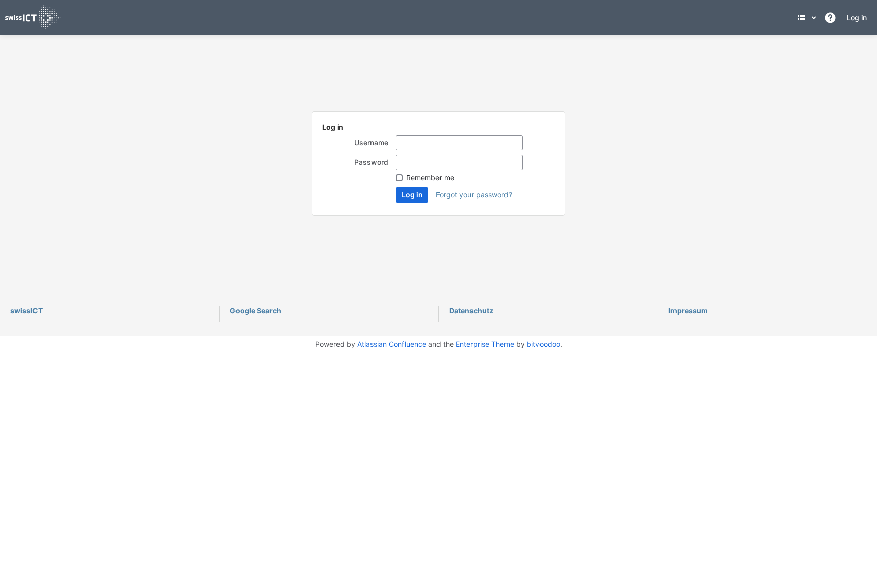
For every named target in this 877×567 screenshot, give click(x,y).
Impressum (688, 310)
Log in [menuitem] (857, 17)
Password (371, 162)
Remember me (430, 177)
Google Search (255, 310)
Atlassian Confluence (391, 344)
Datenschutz (471, 310)
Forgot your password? (474, 194)
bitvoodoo (543, 344)
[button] (830, 18)
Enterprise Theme (485, 344)
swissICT (26, 310)
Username (371, 142)
